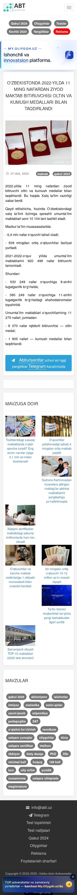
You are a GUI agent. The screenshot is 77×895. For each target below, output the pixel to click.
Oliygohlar (38, 845)
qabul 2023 (62, 174)
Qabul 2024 (39, 838)
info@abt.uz (41, 807)
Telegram (41, 815)
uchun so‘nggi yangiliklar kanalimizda (39, 363)
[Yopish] (73, 877)
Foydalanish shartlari (38, 860)
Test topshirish (38, 822)
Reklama (38, 853)
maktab (42, 174)
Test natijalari (38, 830)
